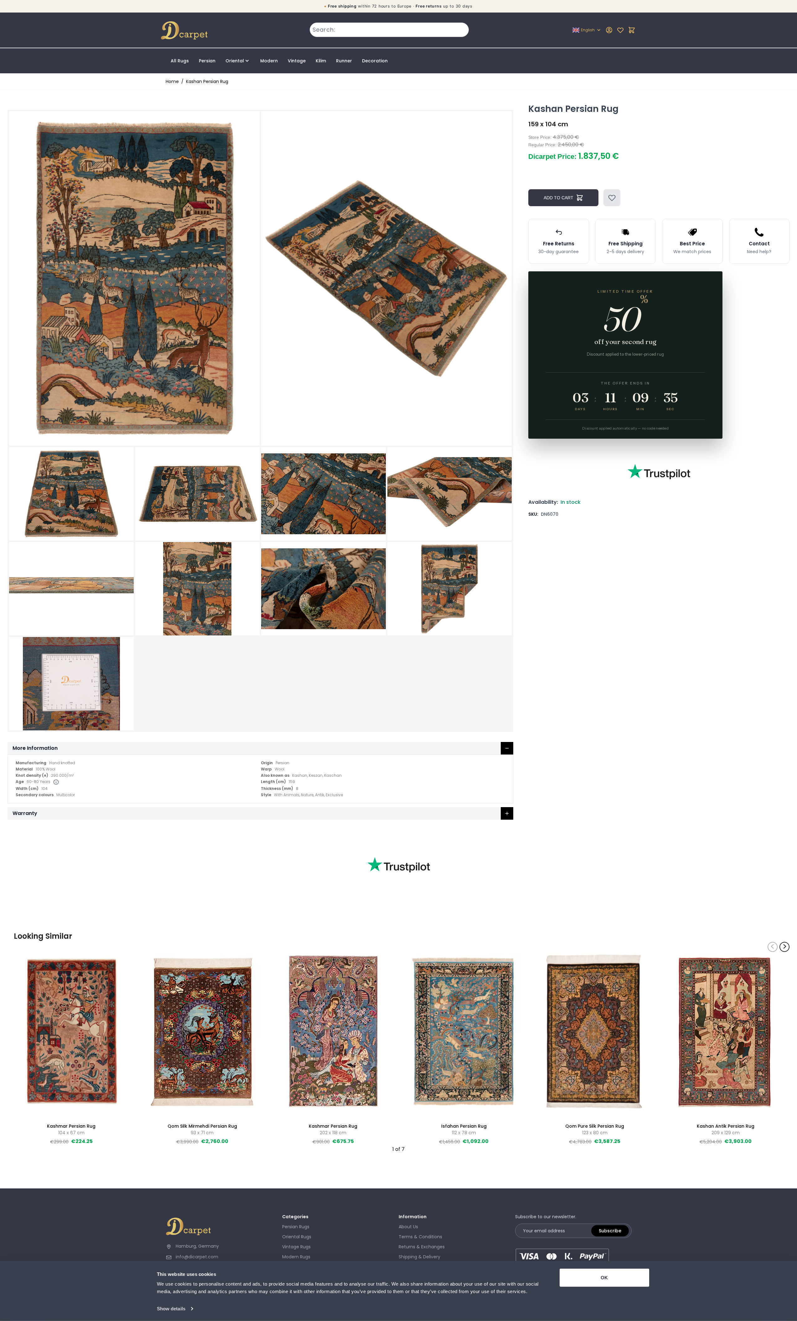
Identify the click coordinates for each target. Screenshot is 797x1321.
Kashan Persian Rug (207, 81)
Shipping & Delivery (419, 1257)
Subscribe (610, 1231)
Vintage (297, 61)
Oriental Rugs (296, 1237)
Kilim (321, 61)
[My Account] (609, 30)
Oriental (234, 61)
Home (172, 81)
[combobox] (389, 30)
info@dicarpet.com (197, 1257)
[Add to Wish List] (611, 197)
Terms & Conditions (420, 1237)
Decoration (375, 61)
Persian (207, 61)
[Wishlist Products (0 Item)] (620, 30)
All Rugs (180, 61)
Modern (269, 61)
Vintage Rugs (296, 1247)
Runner (344, 61)
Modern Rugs (296, 1257)
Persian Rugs (295, 1227)
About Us (408, 1227)
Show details (171, 1308)
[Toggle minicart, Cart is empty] (632, 30)
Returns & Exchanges (422, 1247)
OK (604, 1277)
